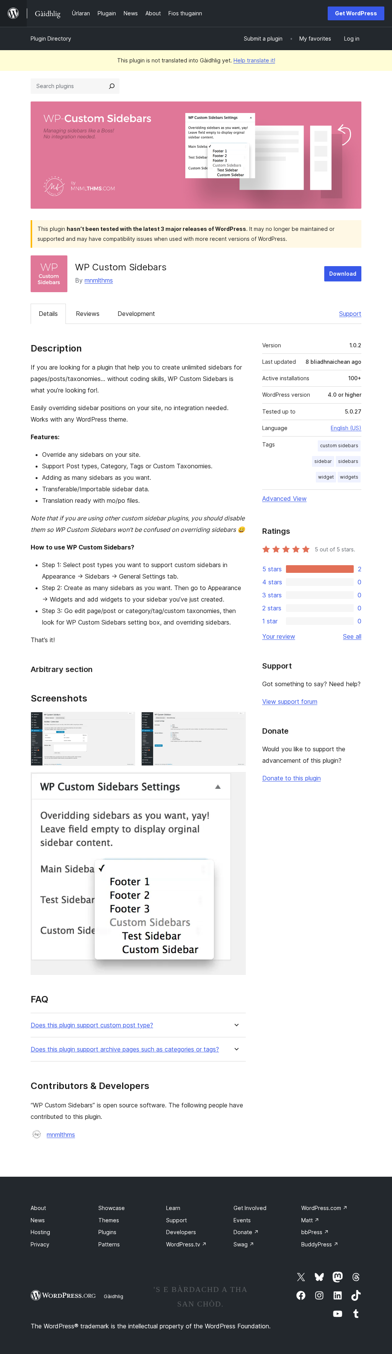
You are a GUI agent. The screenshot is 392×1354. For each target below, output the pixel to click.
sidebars (348, 461)
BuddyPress (319, 1244)
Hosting (40, 1232)
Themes (108, 1220)
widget (326, 477)
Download (342, 273)
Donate (246, 1232)
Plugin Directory (51, 38)
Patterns (109, 1244)
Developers (181, 1232)
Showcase (111, 1208)
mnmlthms (99, 280)
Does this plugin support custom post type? (92, 1025)
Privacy (40, 1244)
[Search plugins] (111, 86)
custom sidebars (339, 445)
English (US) (346, 428)
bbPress (315, 1232)
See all (352, 636)
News (38, 1220)
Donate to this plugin (291, 778)
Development (136, 313)
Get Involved (250, 1208)
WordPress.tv (186, 1244)
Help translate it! (254, 60)
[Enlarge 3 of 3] (235, 782)
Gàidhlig (113, 1296)
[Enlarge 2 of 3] (235, 722)
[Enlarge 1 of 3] (125, 722)
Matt (310, 1220)
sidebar (323, 461)
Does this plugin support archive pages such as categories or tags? (125, 1049)
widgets (349, 477)
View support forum (289, 701)
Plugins (107, 1232)
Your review (278, 636)
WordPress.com (324, 1208)
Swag (244, 1244)
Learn (173, 1208)
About (38, 1208)
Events (242, 1220)
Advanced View (284, 498)
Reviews (88, 313)
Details (48, 313)
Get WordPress (356, 13)
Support (350, 313)
